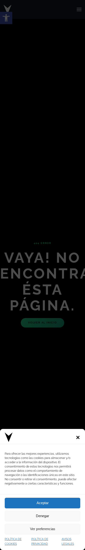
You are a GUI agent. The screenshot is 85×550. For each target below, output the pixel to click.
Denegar (42, 516)
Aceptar (43, 503)
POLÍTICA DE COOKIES (13, 541)
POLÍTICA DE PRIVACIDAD (39, 541)
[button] (78, 437)
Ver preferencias (42, 529)
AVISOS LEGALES (68, 541)
